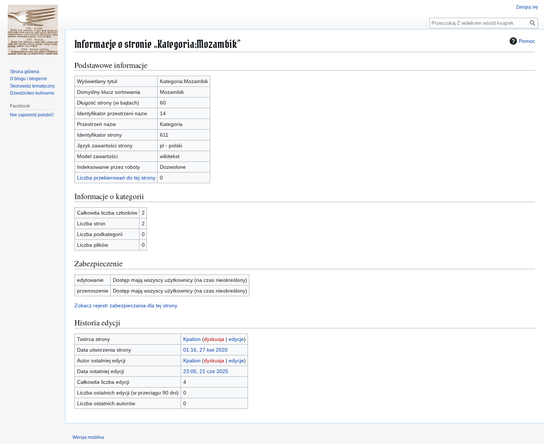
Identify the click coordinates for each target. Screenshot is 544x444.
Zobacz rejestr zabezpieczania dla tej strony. (126, 305)
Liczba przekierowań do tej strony (116, 178)
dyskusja (214, 339)
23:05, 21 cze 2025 (205, 371)
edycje (236, 339)
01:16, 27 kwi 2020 (205, 350)
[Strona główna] (32, 29)
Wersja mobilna (88, 437)
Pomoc (527, 41)
